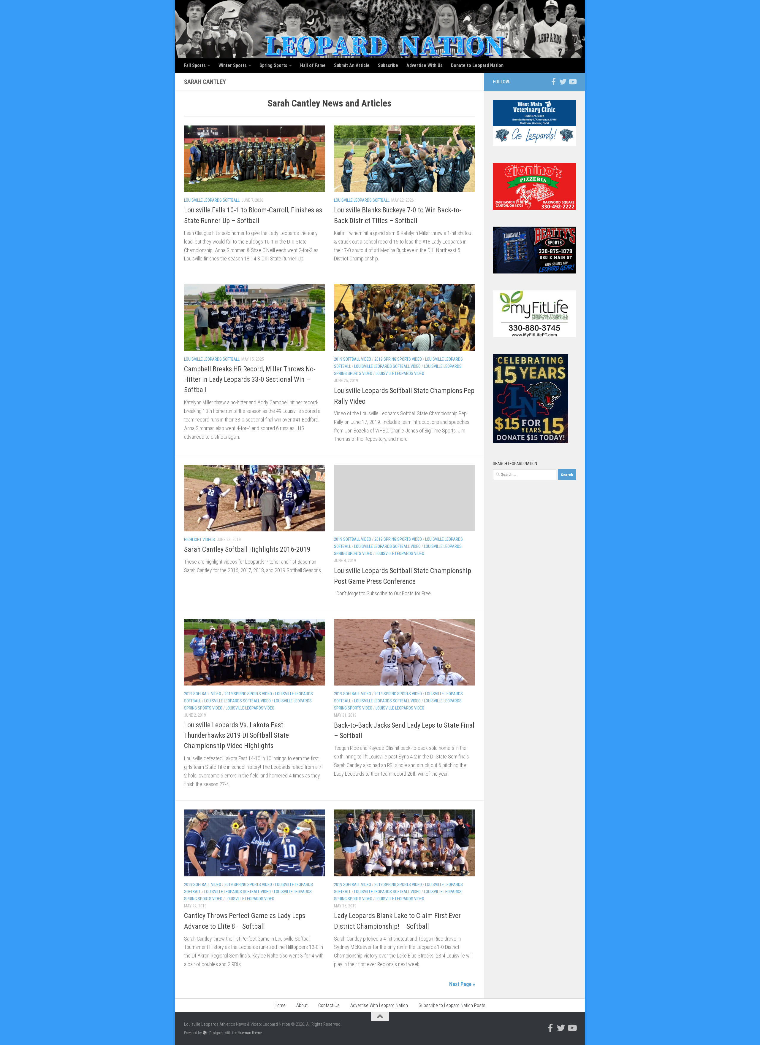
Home (280, 1005)
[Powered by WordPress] (205, 1033)
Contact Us (329, 1005)
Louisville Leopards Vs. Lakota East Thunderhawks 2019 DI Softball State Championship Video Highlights (236, 735)
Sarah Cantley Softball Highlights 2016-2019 (247, 549)
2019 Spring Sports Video (398, 359)
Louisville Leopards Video (400, 373)
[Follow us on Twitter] (562, 81)
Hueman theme (250, 1032)
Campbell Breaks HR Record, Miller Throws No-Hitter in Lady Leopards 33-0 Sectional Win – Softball (250, 379)
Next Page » (462, 984)
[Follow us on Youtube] (572, 81)
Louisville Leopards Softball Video (387, 366)
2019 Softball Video (352, 359)
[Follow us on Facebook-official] (553, 81)
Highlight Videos (199, 539)
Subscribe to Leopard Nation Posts (452, 1005)
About (302, 1005)
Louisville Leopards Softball (212, 200)
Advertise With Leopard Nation (379, 1005)
